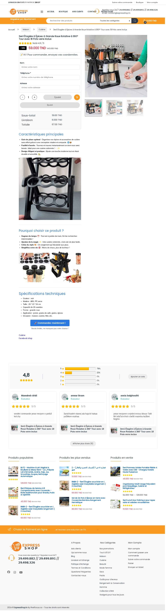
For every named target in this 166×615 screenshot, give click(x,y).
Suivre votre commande (122, 2)
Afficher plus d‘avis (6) (83, 443)
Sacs (102, 571)
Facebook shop (25, 338)
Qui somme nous (79, 552)
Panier (131, 563)
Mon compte (152, 2)
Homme (103, 587)
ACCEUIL (50, 11)
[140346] (77, 97)
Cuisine (42, 29)
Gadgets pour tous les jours (112, 594)
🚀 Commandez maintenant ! (50, 323)
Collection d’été (107, 591)
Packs (102, 575)
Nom (22, 63)
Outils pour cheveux (108, 579)
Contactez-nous (78, 575)
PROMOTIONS (107, 11)
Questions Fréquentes (81, 571)
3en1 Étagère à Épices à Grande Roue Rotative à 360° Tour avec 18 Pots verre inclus (37, 429)
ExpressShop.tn (20, 607)
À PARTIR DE (24, 2)
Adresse (23, 83)
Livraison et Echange (80, 560)
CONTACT (92, 11)
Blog (73, 556)
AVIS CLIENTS (77, 11)
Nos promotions (107, 548)
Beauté (103, 564)
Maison (26, 29)
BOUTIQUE (63, 11)
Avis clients (76, 548)
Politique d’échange (80, 564)
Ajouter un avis (138, 376)
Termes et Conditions (81, 568)
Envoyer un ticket (136, 567)
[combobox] (72, 20)
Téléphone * (25, 73)
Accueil (11, 29)
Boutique (139, 2)
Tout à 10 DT (105, 552)
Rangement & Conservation (112, 583)
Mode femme (106, 568)
